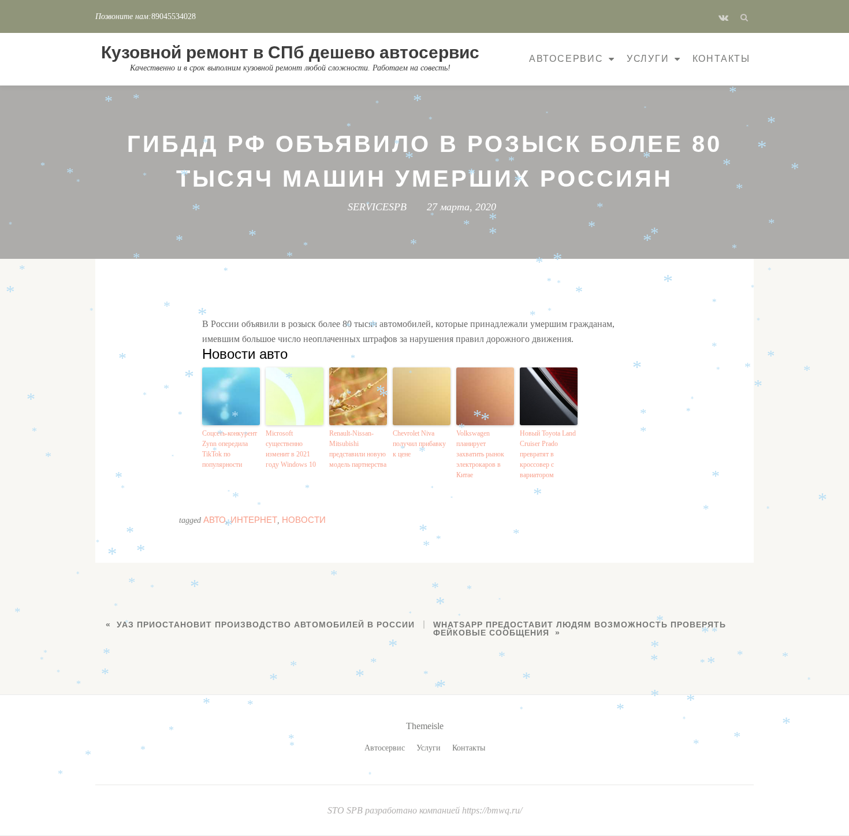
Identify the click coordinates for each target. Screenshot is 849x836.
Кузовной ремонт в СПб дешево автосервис (290, 52)
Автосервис (566, 59)
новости (304, 520)
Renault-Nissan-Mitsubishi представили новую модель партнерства (357, 449)
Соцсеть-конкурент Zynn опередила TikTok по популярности (229, 449)
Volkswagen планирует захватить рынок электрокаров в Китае (480, 454)
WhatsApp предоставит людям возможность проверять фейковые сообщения (579, 629)
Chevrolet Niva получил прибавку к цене (419, 443)
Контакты (721, 59)
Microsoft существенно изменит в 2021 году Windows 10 (291, 449)
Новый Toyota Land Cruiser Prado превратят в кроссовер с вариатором (548, 454)
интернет (253, 520)
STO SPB (346, 810)
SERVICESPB (377, 207)
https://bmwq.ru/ (492, 810)
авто (214, 520)
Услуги (648, 59)
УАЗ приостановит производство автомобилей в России (266, 625)
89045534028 (173, 16)
